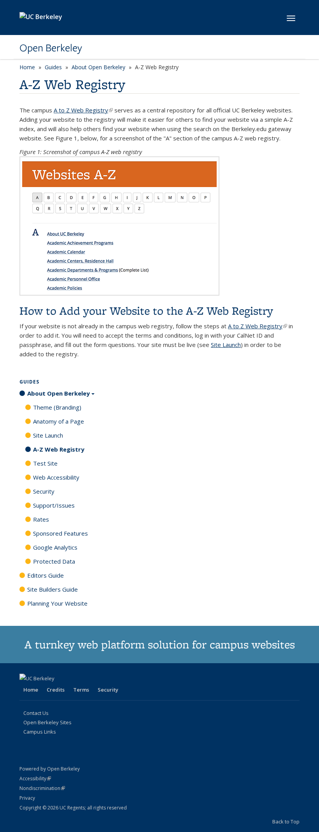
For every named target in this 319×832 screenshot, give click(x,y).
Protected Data (54, 561)
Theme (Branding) (57, 407)
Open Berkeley (50, 48)
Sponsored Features (60, 533)
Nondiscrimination (42, 788)
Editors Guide (45, 575)
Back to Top (286, 821)
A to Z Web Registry (83, 110)
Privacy (27, 798)
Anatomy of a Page (58, 421)
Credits (56, 689)
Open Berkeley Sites (47, 722)
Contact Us (36, 712)
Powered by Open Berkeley (49, 768)
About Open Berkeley (98, 67)
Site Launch (226, 345)
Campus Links (39, 731)
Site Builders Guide (52, 589)
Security (43, 491)
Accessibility (35, 778)
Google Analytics (55, 547)
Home (27, 67)
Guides (53, 67)
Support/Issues (54, 505)
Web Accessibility (56, 477)
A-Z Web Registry (58, 449)
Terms (81, 689)
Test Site (45, 463)
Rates (41, 519)
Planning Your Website (57, 603)
